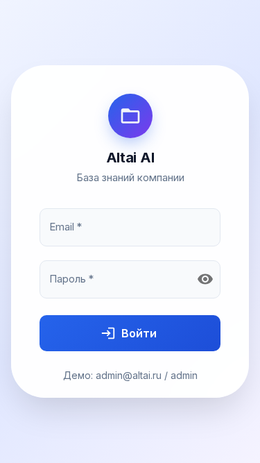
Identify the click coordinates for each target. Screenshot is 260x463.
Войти (139, 333)
